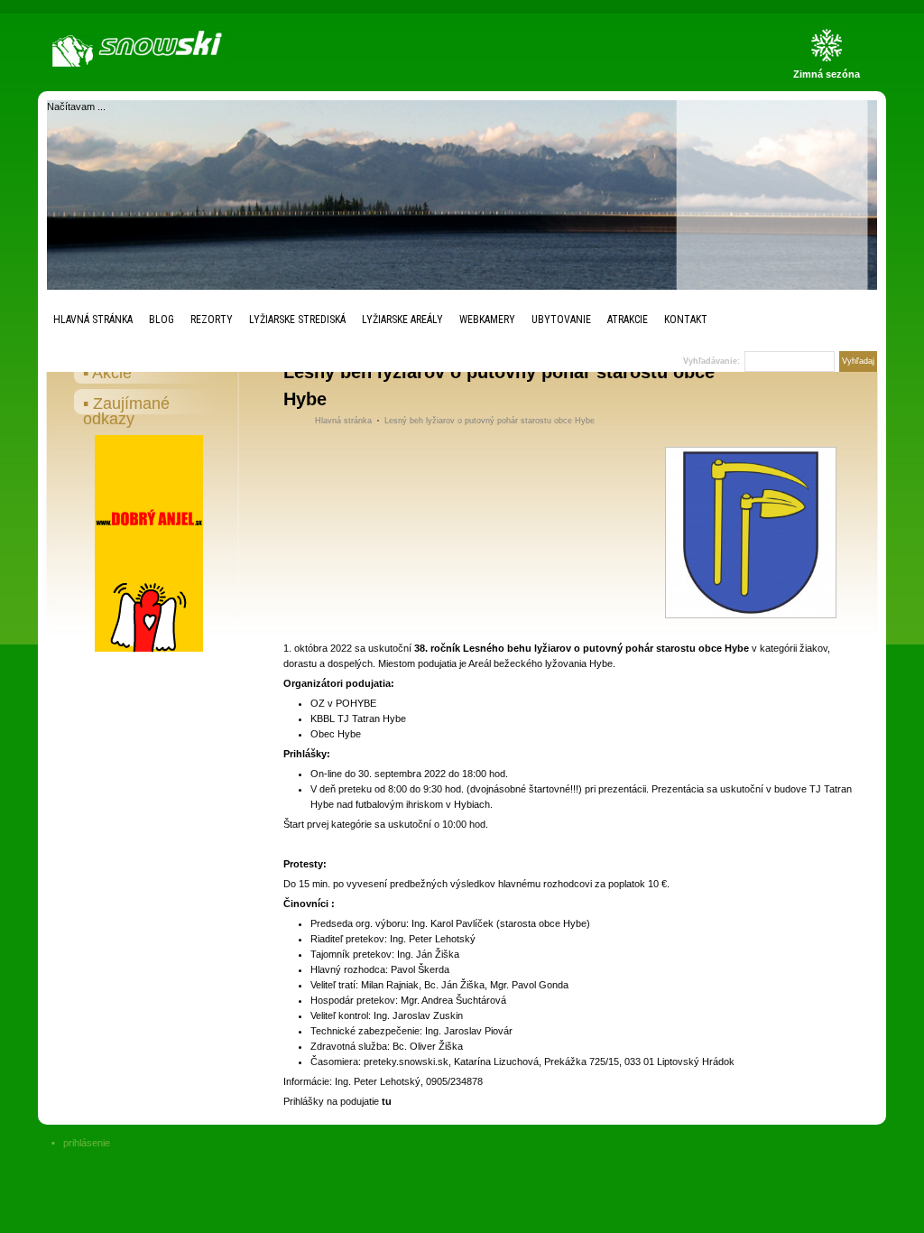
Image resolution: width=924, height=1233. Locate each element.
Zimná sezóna (826, 74)
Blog (161, 319)
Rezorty (211, 319)
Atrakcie (627, 319)
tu (387, 1101)
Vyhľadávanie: (711, 361)
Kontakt (685, 319)
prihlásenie (86, 1142)
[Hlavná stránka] (141, 49)
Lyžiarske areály (402, 319)
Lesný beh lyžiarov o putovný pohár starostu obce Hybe (489, 420)
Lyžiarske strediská (297, 319)
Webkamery (487, 319)
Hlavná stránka (93, 319)
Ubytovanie (561, 319)
